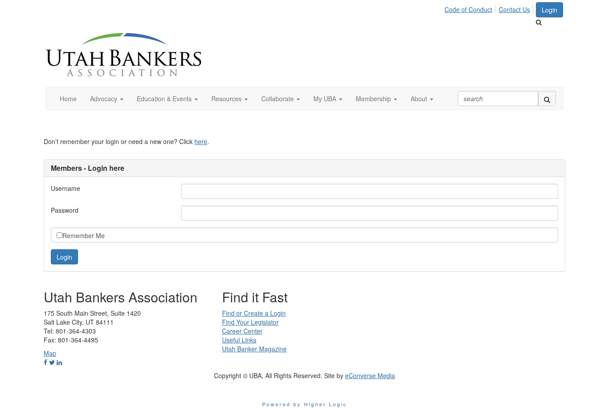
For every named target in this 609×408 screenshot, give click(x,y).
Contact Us (514, 9)
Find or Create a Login (254, 313)
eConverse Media (370, 375)
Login (549, 9)
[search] (547, 98)
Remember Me (83, 235)
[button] (106, 98)
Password (64, 210)
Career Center (242, 330)
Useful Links (239, 339)
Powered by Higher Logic (304, 404)
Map (50, 353)
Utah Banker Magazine (254, 348)
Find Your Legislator (250, 321)
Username (65, 188)
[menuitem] (471, 8)
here (200, 141)
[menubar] (490, 8)
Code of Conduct (468, 9)
